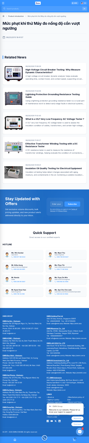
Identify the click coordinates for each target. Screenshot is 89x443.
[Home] (3, 16)
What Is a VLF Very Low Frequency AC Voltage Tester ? (55, 119)
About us (51, 397)
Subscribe (72, 204)
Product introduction (16, 16)
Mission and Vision (75, 402)
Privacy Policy (62, 211)
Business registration (55, 402)
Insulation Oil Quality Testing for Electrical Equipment (54, 168)
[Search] (84, 8)
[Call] (44, 440)
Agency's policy (53, 400)
